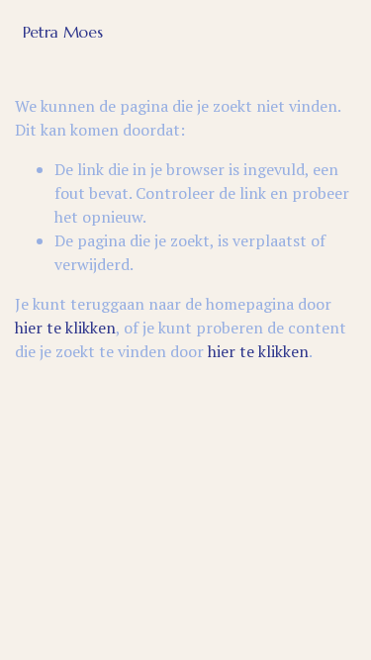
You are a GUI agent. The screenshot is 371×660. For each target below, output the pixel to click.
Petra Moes (63, 32)
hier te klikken (65, 327)
